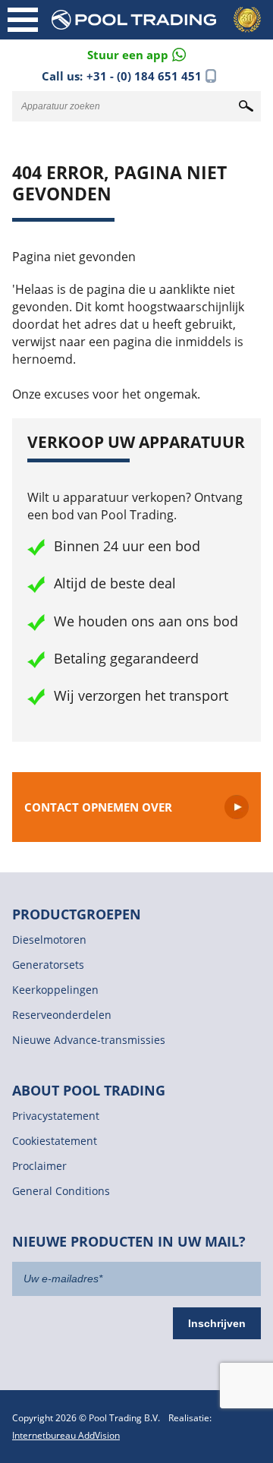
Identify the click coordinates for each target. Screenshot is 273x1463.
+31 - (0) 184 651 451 (144, 76)
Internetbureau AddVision (66, 1435)
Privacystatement (55, 1115)
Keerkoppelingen (55, 989)
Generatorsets (48, 964)
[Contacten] (136, 53)
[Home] (159, 20)
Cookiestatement (54, 1141)
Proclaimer (39, 1166)
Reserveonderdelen (61, 1014)
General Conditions (61, 1191)
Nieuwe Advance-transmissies (88, 1040)
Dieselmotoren (49, 939)
